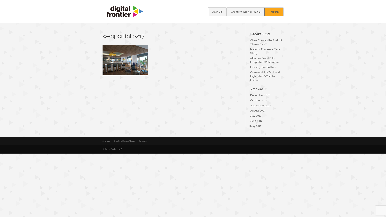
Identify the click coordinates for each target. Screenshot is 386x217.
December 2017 (260, 95)
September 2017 (260, 105)
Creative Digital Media (246, 11)
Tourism (274, 11)
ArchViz (217, 11)
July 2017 (255, 115)
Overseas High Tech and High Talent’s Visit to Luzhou (265, 76)
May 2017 (255, 125)
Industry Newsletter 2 (263, 67)
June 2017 (256, 120)
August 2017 (257, 110)
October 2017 (258, 100)
